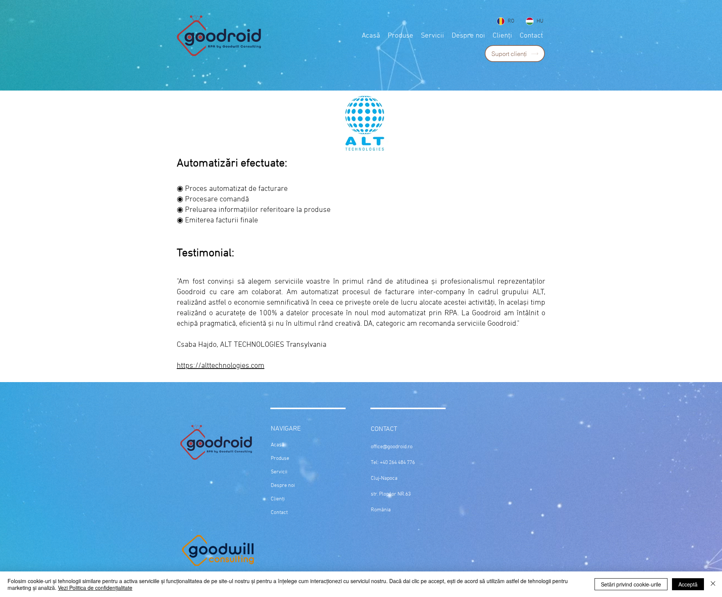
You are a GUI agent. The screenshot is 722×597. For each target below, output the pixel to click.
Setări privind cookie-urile (631, 584)
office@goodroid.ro (392, 447)
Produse (280, 458)
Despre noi (283, 485)
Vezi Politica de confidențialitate (95, 587)
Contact (279, 512)
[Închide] (712, 584)
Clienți (278, 499)
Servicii (279, 472)
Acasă (277, 445)
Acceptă (688, 584)
